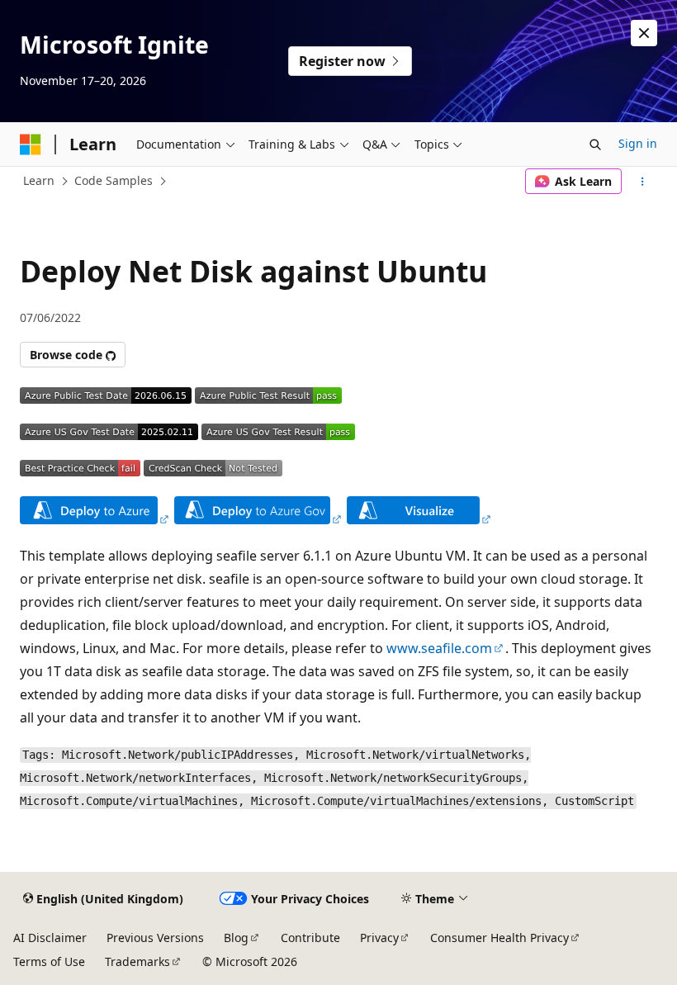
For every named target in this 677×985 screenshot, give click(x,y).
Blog (236, 937)
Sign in (637, 143)
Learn (38, 180)
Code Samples (113, 180)
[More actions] (642, 181)
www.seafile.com (439, 648)
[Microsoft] (30, 144)
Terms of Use (49, 961)
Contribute (310, 937)
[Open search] (595, 144)
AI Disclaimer (50, 937)
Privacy (379, 937)
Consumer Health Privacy (499, 937)
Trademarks (137, 961)
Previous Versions (155, 937)
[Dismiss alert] (644, 33)
